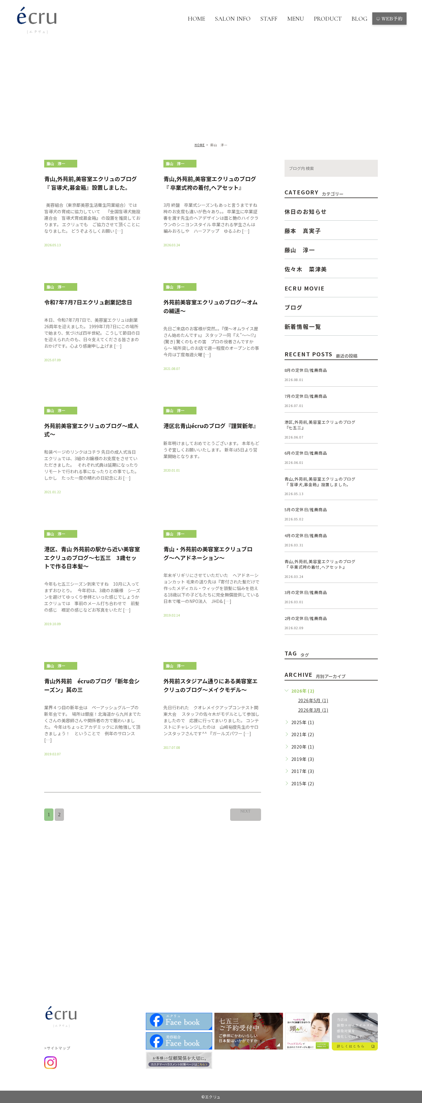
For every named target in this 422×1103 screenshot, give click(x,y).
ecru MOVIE (305, 288)
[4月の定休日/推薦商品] (370, 540)
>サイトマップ (57, 1047)
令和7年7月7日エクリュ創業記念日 (88, 302)
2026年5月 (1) (313, 700)
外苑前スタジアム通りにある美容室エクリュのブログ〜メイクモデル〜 (210, 685)
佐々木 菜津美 (306, 269)
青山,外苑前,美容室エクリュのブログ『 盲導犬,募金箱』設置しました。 (90, 182)
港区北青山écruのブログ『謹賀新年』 (211, 425)
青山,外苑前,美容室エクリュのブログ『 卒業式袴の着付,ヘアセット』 (209, 182)
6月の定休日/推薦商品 (306, 453)
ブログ (294, 307)
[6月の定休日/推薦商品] (370, 457)
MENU (295, 19)
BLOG (359, 19)
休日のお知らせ (306, 211)
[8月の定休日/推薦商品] (370, 374)
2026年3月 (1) (313, 710)
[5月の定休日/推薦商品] (370, 514)
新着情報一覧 (303, 326)
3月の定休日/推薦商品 (306, 592)
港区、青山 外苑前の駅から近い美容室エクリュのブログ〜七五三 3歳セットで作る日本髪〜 (92, 557)
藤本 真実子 (303, 230)
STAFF (268, 19)
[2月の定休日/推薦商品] (370, 623)
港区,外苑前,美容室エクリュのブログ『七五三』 (320, 425)
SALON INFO (233, 19)
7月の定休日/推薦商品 (306, 396)
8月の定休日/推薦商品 (306, 370)
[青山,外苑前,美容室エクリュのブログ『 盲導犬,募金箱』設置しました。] (370, 483)
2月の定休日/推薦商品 (306, 618)
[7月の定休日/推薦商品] (370, 400)
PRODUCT (328, 19)
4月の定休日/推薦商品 (306, 535)
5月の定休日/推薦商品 (306, 509)
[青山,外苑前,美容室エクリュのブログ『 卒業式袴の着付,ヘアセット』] (370, 566)
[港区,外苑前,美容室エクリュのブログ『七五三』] (370, 426)
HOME (196, 19)
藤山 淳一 (56, 164)
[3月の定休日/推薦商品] (370, 597)
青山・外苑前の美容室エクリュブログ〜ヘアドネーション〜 (207, 553)
